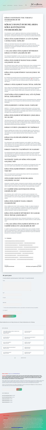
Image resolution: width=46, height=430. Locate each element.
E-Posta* (4, 297)
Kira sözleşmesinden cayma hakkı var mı (11, 251)
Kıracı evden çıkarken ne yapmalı (23, 255)
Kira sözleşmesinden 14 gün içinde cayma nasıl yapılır (27, 249)
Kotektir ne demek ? (28, 342)
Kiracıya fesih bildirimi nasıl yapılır (10, 255)
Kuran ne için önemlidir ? (7, 342)
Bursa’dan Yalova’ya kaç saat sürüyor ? (9, 347)
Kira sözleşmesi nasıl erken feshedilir (11, 249)
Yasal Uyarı (15, 5)
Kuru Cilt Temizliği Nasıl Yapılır (7, 395)
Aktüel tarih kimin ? (28, 347)
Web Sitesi (4, 302)
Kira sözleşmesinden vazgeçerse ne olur (26, 251)
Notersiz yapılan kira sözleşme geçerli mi (11, 257)
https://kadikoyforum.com (5, 322)
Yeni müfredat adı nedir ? (7, 352)
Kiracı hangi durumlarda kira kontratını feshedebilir (13, 253)
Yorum (4, 280)
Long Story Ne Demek (9, 266)
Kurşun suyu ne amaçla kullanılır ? (30, 337)
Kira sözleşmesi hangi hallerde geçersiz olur (31, 247)
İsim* (3, 292)
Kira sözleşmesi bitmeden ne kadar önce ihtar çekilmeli (13, 247)
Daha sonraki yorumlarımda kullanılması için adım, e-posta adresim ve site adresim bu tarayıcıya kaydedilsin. (21, 307)
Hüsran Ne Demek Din (5, 402)
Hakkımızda (20, 5)
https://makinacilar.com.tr (25, 322)
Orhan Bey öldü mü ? (6, 337)
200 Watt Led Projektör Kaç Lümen (33, 266)
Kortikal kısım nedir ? (28, 352)
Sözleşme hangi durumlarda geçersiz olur (26, 257)
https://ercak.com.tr (15, 322)
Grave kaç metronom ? (28, 331)
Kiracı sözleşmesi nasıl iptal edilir (28, 253)
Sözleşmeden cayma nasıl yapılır (10, 259)
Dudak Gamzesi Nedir (5, 398)
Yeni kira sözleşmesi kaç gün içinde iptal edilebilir (25, 259)
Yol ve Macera (36, 4)
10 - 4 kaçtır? (5, 310)
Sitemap (33, 322)
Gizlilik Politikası (9, 5)
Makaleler (9, 238)
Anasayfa (4, 5)
